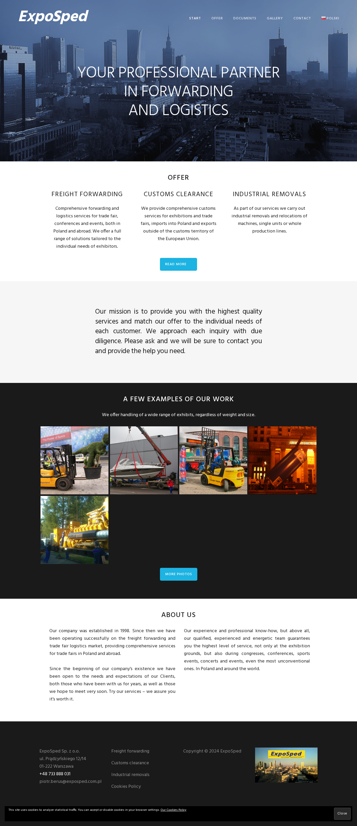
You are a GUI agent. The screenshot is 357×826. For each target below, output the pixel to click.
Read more (176, 264)
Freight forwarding (130, 751)
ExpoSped (52, 17)
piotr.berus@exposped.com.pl (70, 781)
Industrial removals (130, 775)
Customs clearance (130, 763)
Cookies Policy (126, 786)
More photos (178, 574)
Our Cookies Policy (173, 810)
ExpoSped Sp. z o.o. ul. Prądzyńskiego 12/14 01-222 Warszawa (62, 759)
